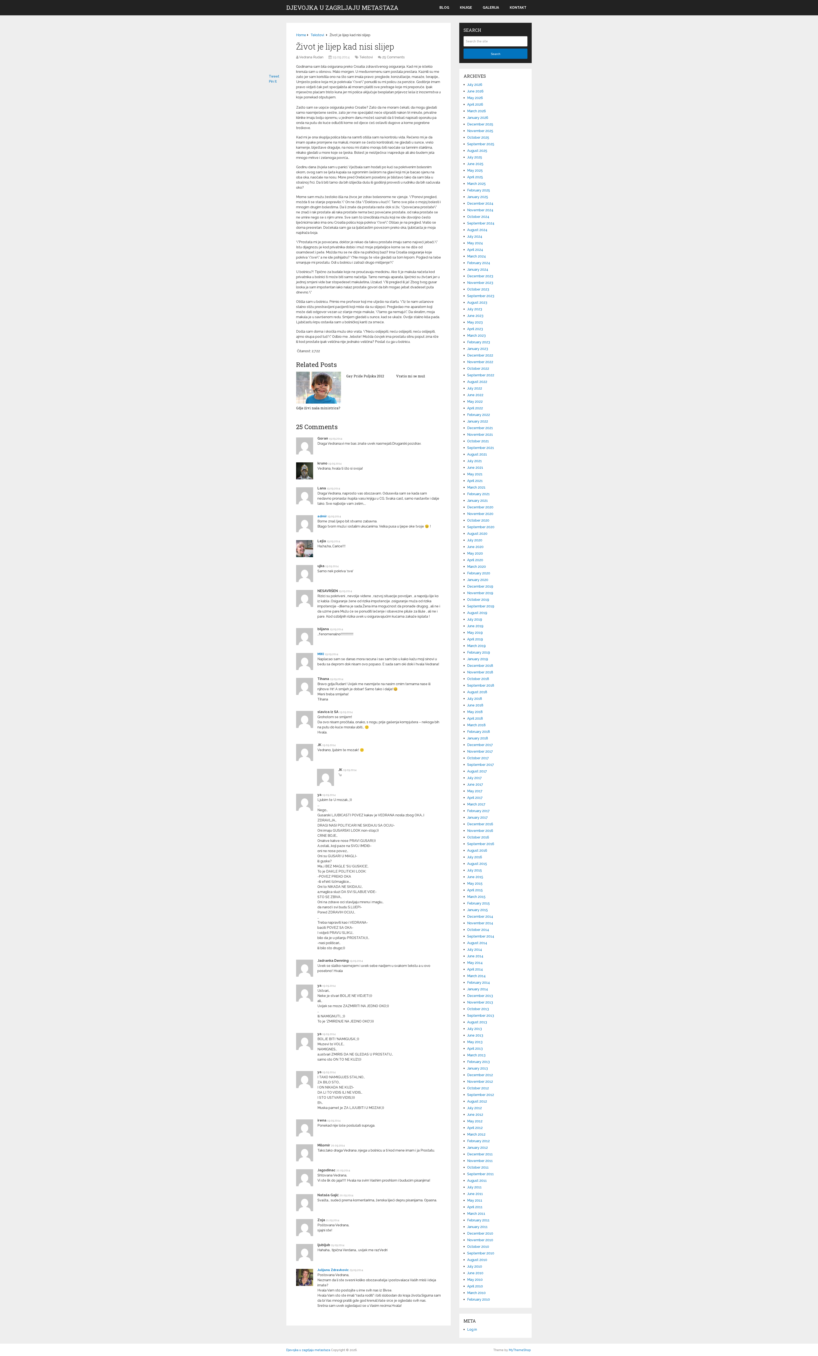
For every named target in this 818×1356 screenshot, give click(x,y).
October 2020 (478, 520)
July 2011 (474, 1187)
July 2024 (474, 236)
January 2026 (477, 118)
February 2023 (478, 342)
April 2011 (474, 1207)
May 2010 (475, 1280)
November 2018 (480, 672)
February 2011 (478, 1220)
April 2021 (475, 481)
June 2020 (475, 547)
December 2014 (480, 917)
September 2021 (480, 448)
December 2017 (480, 745)
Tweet (274, 76)
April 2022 (475, 408)
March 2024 (476, 256)
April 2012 (475, 1128)
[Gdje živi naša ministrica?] (318, 388)
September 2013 (480, 1016)
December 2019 (480, 586)
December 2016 (480, 824)
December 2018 (480, 666)
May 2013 (474, 1042)
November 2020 (480, 514)
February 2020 (478, 573)
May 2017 (474, 791)
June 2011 (475, 1194)
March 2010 (476, 1293)
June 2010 (475, 1273)
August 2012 (477, 1101)
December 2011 (480, 1154)
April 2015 (475, 890)
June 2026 (475, 91)
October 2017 (478, 758)
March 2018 (476, 725)
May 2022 (475, 402)
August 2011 (477, 1181)
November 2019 (480, 593)
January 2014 (477, 989)
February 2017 (478, 811)
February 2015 (478, 903)
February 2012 (478, 1141)
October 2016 (478, 837)
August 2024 (477, 230)
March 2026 (476, 111)
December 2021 (480, 428)
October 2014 (478, 930)
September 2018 (480, 685)
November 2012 (480, 1082)
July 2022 (474, 388)
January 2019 (477, 659)
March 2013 (476, 1055)
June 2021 (475, 468)
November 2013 (480, 1002)
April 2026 (475, 104)
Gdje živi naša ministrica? (318, 408)
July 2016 (474, 857)
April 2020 (475, 560)
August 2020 (477, 534)
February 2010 (478, 1299)
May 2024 (475, 243)
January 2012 (477, 1148)
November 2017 (480, 751)
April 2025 (475, 177)
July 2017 (474, 778)
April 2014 (475, 969)
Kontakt (518, 8)
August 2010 (477, 1260)
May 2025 (475, 170)
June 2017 (475, 784)
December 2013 (480, 996)
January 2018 (477, 738)
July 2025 (474, 157)
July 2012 (474, 1108)
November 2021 (480, 435)
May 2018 (475, 712)
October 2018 (478, 679)
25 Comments (393, 57)
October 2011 (478, 1167)
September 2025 (480, 144)
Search (495, 54)
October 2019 (478, 600)
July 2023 (474, 309)
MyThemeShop (520, 1350)
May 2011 (474, 1200)
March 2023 (476, 336)
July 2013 (474, 1029)
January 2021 (477, 501)
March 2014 (476, 976)
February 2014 (478, 983)
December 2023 (480, 276)
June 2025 (475, 164)
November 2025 (480, 131)
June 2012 (475, 1115)
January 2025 (477, 197)
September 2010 (480, 1253)
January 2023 (477, 349)
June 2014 (475, 956)
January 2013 (477, 1068)
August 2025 (477, 151)
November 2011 (480, 1161)
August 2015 (477, 864)
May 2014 (475, 963)
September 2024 (480, 223)
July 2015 (474, 870)
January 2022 (477, 421)
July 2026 (474, 85)
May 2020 (475, 553)
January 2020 (477, 580)
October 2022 (478, 369)
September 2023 (480, 296)
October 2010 (478, 1247)
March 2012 (476, 1134)
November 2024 (480, 210)
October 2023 (478, 289)
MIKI (320, 654)
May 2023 (475, 322)
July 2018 (474, 699)
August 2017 (477, 771)
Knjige (466, 8)
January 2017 (477, 817)
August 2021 (477, 454)
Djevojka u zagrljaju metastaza (342, 8)
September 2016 (480, 844)
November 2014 (480, 923)
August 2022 (477, 382)
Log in (472, 1329)
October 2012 (478, 1088)
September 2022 (480, 375)
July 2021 (474, 461)
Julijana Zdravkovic (333, 1270)
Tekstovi (366, 57)
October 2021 (478, 441)
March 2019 (476, 646)
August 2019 (477, 613)
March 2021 (476, 487)
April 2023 (475, 329)
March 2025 (476, 184)
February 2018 (478, 732)
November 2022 (480, 362)
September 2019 (480, 606)
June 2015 (475, 877)
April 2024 (475, 250)
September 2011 (480, 1174)
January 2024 (477, 269)
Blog (444, 8)
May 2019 (475, 633)
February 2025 (478, 190)
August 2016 (477, 850)
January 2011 (477, 1227)
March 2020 (476, 567)
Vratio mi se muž (410, 376)
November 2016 (480, 831)
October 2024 (478, 217)
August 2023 (477, 303)
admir (322, 516)
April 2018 (475, 718)
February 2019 (478, 652)
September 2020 (480, 527)
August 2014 (477, 943)
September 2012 (480, 1095)
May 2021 (474, 474)
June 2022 (475, 395)
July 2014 (474, 950)
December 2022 (480, 355)
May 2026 (475, 98)
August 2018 (477, 692)
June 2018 (475, 705)
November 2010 (480, 1240)
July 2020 (474, 540)
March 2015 (476, 897)
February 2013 (478, 1062)
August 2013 (477, 1022)
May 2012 (474, 1121)
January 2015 (477, 910)
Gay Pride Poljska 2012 (365, 376)
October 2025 (478, 137)
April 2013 (475, 1049)
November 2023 (480, 283)
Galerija (491, 8)
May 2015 (474, 883)
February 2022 (478, 415)
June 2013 (475, 1035)
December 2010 (480, 1233)
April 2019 (475, 639)
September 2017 (480, 765)
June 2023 (475, 316)
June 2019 (475, 626)
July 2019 (474, 619)
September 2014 (480, 936)
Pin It (273, 81)
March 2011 (476, 1214)
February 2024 (478, 263)
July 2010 (474, 1266)
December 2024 (480, 203)
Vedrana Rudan (311, 57)
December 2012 (480, 1075)
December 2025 (480, 124)
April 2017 (475, 798)
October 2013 (478, 1009)
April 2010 (475, 1286)
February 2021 (478, 494)
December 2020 (480, 507)
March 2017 (476, 804)
